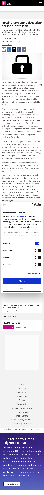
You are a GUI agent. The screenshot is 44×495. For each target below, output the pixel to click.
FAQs (22, 384)
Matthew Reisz (7, 45)
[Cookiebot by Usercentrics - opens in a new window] (31, 204)
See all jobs (8, 327)
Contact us (22, 388)
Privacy (22, 400)
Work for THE (22, 396)
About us (22, 392)
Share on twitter (14, 49)
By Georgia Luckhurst (9, 311)
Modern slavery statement (22, 419)
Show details (32, 274)
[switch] (38, 250)
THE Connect (22, 412)
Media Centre (22, 416)
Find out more (12, 484)
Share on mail (24, 49)
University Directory (22, 423)
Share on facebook (19, 49)
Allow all (22, 281)
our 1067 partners (16, 216)
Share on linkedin (9, 49)
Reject (22, 288)
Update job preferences (25, 327)
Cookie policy (22, 404)
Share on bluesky (4, 49)
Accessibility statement (22, 408)
